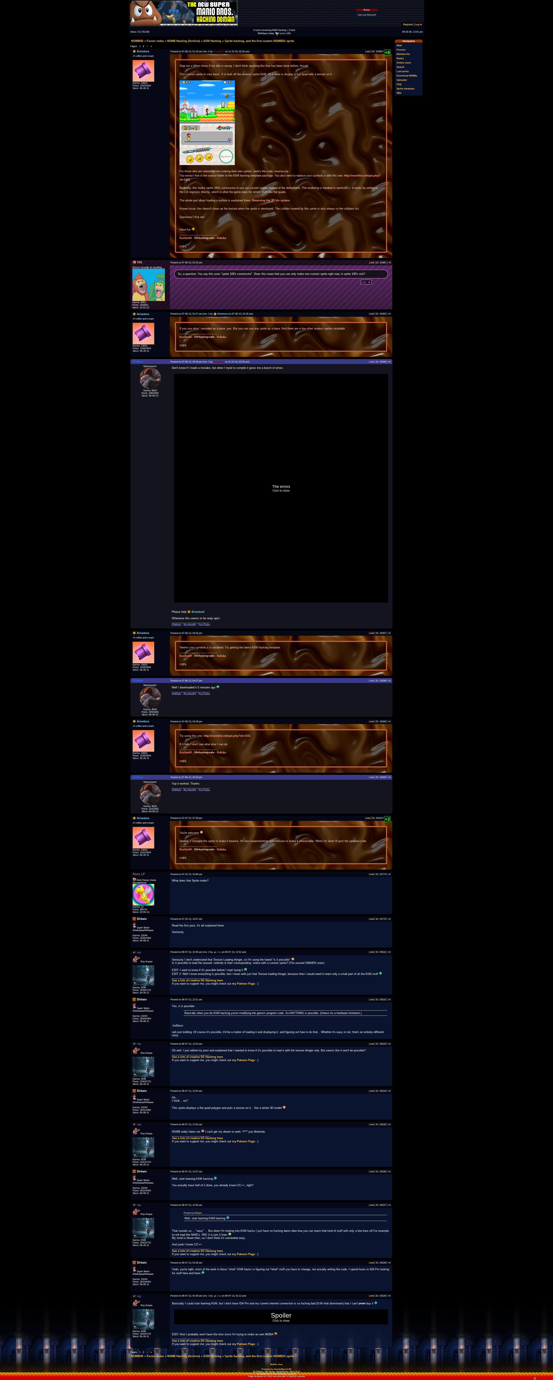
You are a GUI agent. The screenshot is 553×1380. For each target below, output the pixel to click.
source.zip (281, 171)
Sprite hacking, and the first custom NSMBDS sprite (259, 41)
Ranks (400, 58)
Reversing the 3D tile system (271, 200)
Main (399, 45)
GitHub (176, 624)
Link (367, 51)
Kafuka (221, 238)
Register (408, 24)
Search (400, 67)
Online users (404, 62)
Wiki (399, 93)
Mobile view (276, 1364)
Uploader (402, 80)
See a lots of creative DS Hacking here (197, 980)
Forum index (155, 41)
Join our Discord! (367, 15)
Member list (403, 54)
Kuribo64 (186, 238)
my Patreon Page (243, 983)
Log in (418, 24)
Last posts (403, 71)
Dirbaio (198, 1213)
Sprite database (405, 88)
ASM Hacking (212, 41)
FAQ (399, 84)
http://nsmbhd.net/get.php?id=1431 (227, 735)
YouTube (204, 624)
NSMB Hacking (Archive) (183, 41)
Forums (401, 49)
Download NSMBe (407, 75)
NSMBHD (137, 41)
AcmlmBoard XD (282, 1369)
